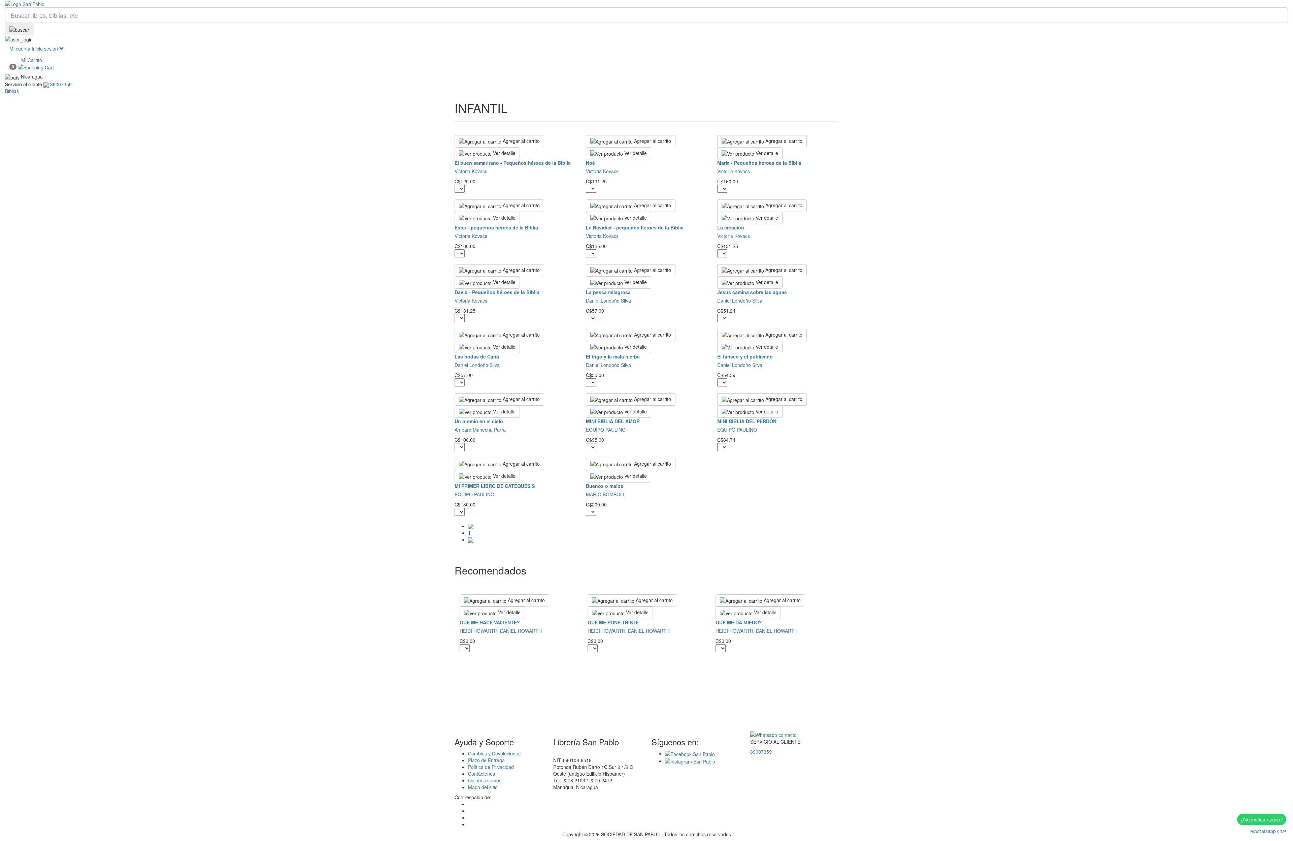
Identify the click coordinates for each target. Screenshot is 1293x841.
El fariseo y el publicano (745, 356)
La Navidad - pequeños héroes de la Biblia (635, 227)
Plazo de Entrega (486, 760)
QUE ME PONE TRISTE (613, 622)
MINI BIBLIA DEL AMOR (613, 421)
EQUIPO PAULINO (606, 429)
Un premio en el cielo (479, 421)
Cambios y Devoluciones (494, 753)
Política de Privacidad (491, 767)
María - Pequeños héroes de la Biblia (759, 162)
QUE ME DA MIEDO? (739, 622)
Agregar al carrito (520, 140)
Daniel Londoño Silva (608, 300)
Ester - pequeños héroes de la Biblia (496, 227)
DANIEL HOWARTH (521, 630)
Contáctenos (481, 773)
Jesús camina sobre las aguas (752, 292)
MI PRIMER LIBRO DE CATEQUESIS (495, 485)
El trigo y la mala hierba (613, 356)
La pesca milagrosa (608, 292)
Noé (590, 162)
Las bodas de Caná (477, 356)
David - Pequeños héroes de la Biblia (497, 292)
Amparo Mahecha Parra (480, 429)
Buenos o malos (604, 485)
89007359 (761, 751)
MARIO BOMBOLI (605, 494)
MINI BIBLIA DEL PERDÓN (746, 421)
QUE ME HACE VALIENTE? (490, 622)
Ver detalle (504, 153)
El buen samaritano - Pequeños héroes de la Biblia (513, 162)
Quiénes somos (484, 780)
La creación (730, 227)
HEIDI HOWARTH (478, 630)
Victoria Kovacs (471, 171)
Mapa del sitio (483, 787)
